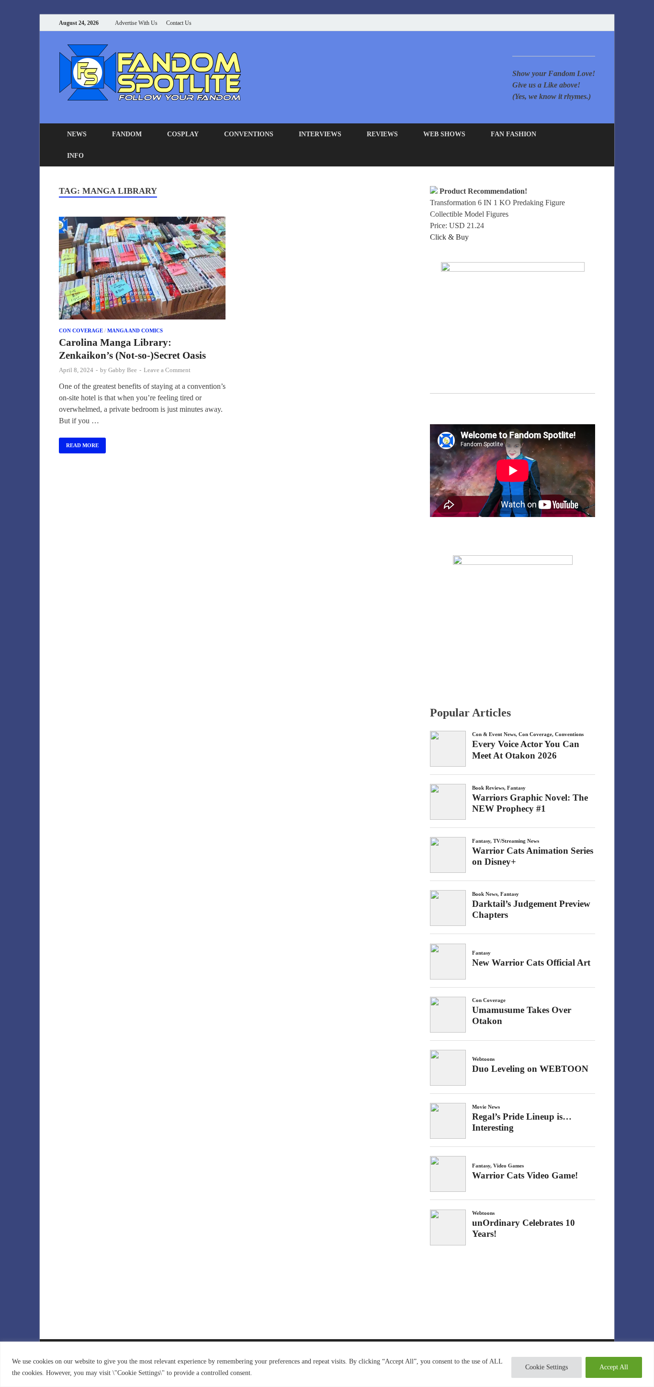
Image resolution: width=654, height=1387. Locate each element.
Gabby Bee (122, 370)
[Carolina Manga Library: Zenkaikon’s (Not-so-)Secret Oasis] (142, 270)
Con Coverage (81, 330)
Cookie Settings (546, 1367)
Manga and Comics (135, 330)
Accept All (613, 1367)
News (77, 134)
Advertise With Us (136, 23)
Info (75, 155)
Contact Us (179, 23)
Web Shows (444, 134)
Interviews (320, 134)
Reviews (382, 134)
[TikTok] (592, 23)
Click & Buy (449, 237)
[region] (327, 1364)
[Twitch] (580, 23)
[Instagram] (569, 23)
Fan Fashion (513, 134)
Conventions (248, 134)
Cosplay (183, 134)
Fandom (127, 134)
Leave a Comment (167, 370)
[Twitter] (557, 23)
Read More (79, 443)
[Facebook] (545, 23)
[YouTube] (533, 23)
